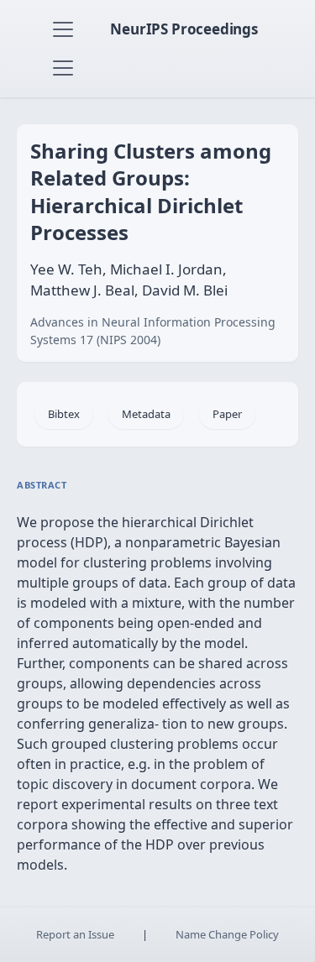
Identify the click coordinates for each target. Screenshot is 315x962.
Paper (227, 413)
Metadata (146, 413)
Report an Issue (75, 934)
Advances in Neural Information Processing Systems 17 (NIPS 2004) (153, 331)
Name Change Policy (227, 934)
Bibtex (64, 413)
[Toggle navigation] (63, 29)
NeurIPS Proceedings (184, 29)
